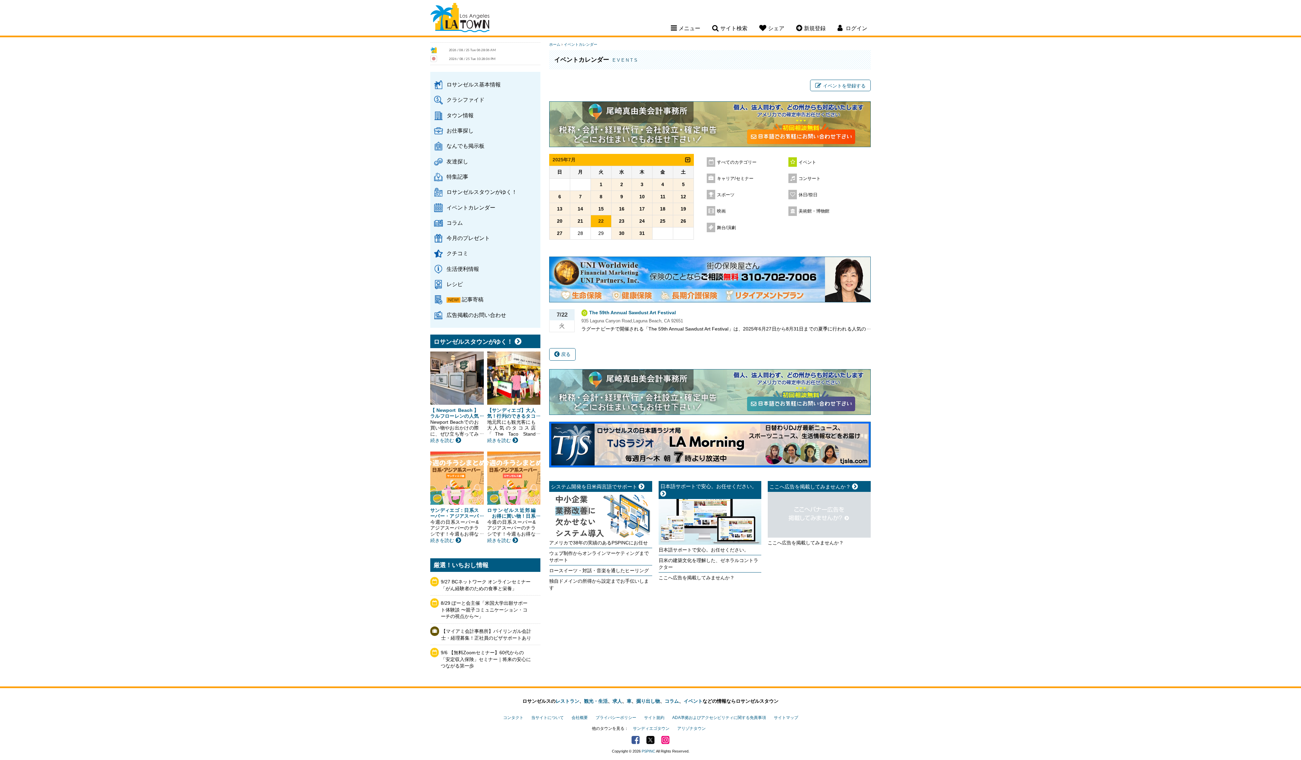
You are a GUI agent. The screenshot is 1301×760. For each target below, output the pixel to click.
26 (683, 221)
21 (580, 221)
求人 (617, 701)
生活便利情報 (463, 269)
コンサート (810, 178)
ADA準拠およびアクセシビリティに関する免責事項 (719, 717)
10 (642, 196)
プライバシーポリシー (616, 717)
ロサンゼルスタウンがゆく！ (482, 192)
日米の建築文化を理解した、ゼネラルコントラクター (708, 564)
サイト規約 (654, 717)
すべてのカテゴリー (737, 162)
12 (683, 196)
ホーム (554, 44)
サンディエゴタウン (651, 728)
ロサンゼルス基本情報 (474, 84)
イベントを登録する (844, 85)
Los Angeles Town (460, 19)
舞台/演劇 (726, 227)
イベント (807, 162)
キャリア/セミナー (735, 178)
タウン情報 (460, 115)
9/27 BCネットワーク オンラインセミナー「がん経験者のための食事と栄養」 (486, 585)
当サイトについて (547, 717)
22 (601, 221)
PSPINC (648, 751)
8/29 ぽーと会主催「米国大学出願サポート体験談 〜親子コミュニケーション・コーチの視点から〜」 (484, 609)
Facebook (636, 740)
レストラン (567, 701)
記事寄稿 (472, 299)
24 (642, 221)
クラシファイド (465, 100)
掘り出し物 (648, 701)
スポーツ (726, 195)
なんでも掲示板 (465, 146)
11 (662, 196)
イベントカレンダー (471, 207)
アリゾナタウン (691, 728)
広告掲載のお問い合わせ (476, 315)
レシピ (455, 284)
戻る (565, 354)
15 (601, 209)
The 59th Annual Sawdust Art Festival (632, 312)
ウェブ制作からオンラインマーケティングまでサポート (599, 557)
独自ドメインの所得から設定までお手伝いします (599, 584)
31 (642, 233)
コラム (455, 223)
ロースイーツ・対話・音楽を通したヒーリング (599, 570)
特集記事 (457, 177)
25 (662, 221)
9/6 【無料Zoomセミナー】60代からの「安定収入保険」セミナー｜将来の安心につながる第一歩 (486, 659)
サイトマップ (786, 717)
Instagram (665, 740)
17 (642, 209)
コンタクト (513, 717)
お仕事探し (460, 130)
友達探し (457, 161)
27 (559, 233)
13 (559, 209)
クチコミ (457, 253)
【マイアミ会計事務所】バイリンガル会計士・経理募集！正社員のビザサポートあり (486, 634)
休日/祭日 (808, 195)
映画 (721, 211)
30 (621, 233)
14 (580, 209)
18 (662, 209)
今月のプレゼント (468, 238)
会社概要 (580, 717)
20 (559, 221)
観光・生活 (596, 701)
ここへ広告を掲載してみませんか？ (697, 577)
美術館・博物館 (814, 211)
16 (621, 209)
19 (683, 209)
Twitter (650, 740)
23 (621, 221)
